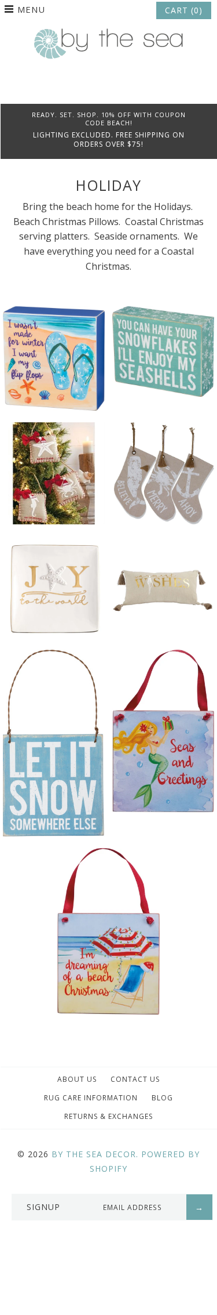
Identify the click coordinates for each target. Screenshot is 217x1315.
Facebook (93, 89)
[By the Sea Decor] (109, 34)
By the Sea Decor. (95, 1154)
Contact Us (135, 1079)
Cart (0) (184, 10)
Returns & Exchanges (108, 1116)
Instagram (124, 89)
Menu (31, 9)
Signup (43, 1206)
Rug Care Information (91, 1098)
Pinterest (108, 89)
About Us (77, 1079)
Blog (162, 1098)
